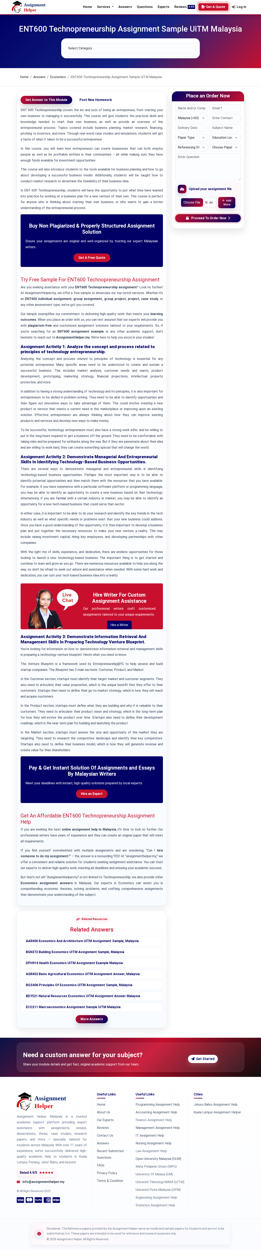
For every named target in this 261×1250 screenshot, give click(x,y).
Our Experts (105, 1120)
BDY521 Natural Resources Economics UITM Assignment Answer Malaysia (83, 996)
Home (87, 7)
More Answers (92, 1019)
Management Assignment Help (158, 1128)
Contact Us (105, 1135)
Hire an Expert (92, 794)
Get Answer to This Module (46, 100)
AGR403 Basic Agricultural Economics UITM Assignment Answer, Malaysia (83, 974)
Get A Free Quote (92, 258)
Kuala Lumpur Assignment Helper (217, 1112)
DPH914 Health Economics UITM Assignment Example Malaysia (74, 963)
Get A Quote (215, 7)
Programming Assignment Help (158, 1104)
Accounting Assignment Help (156, 1112)
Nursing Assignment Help (153, 1143)
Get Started (205, 1059)
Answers (125, 7)
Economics (58, 77)
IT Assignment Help (150, 1135)
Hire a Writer (119, 625)
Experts (163, 7)
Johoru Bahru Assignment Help (216, 1104)
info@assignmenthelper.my (43, 1182)
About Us (103, 1112)
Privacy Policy (107, 1173)
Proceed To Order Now (208, 218)
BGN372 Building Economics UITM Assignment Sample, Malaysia (75, 952)
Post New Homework (96, 100)
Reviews (180, 7)
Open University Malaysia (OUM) (158, 1159)
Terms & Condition (110, 1181)
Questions (145, 7)
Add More (227, 202)
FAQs (100, 1165)
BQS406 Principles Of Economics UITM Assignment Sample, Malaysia (79, 985)
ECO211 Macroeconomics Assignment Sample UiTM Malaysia (73, 1007)
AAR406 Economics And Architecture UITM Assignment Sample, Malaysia (82, 941)
